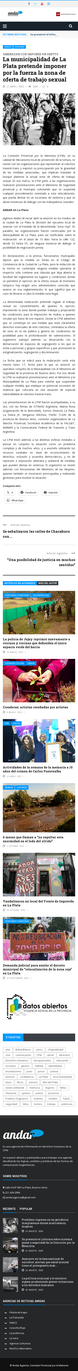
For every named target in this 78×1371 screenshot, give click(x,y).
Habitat (39, 1066)
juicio (29, 1071)
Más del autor (47, 583)
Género (7, 47)
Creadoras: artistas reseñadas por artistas (35, 707)
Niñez (63, 1087)
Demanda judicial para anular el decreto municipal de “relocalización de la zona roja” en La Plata (37, 969)
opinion (26, 1093)
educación (62, 1060)
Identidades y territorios (17, 595)
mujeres (50, 1087)
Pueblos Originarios (16, 1098)
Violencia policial (41, 595)
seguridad (11, 1104)
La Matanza (27, 1076)
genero (25, 1066)
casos (39, 1049)
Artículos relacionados (19, 583)
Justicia (16, 723)
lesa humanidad (62, 1076)
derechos (64, 1055)
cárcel (50, 1055)
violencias (67, 1104)
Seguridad (19, 47)
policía (39, 1093)
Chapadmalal (55, 1049)
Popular (26, 1208)
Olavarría (10, 1093)
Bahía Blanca (23, 1049)
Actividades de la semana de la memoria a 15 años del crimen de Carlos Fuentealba (38, 769)
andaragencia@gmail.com (21, 1197)
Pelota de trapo (18, 1312)
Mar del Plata (50, 1082)
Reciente (9, 1208)
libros (20, 1082)
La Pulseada (16, 1317)
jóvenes (10, 1076)
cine (7, 1055)
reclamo (53, 1098)
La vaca (13, 1338)
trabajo (51, 1104)
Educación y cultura (14, 663)
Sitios (26, 1104)
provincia (53, 1093)
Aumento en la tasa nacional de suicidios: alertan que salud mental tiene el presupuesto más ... (45, 1262)
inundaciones (13, 1071)
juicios (41, 1071)
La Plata (43, 1076)
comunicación (23, 1055)
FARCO (13, 1322)
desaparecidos (42, 1060)
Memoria (9, 787)
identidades (55, 1066)
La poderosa (16, 1333)
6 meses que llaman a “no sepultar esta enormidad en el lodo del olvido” (33, 839)
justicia (54, 1071)
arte (7, 1049)
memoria (35, 1087)
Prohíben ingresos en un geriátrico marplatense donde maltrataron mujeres (45, 1223)
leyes (8, 1082)
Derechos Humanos (16, 1060)
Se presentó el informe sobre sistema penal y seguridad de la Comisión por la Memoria (48, 1242)
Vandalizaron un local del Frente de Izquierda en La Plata (38, 903)
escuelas (10, 1066)
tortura (38, 1104)
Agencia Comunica (19, 1343)
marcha (33, 1082)
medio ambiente (14, 1087)
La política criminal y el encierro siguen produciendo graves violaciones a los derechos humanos (47, 1281)
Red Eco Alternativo (20, 1348)
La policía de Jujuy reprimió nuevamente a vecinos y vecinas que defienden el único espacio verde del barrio (36, 643)
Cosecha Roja (17, 1327)
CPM (7, 723)
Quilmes (38, 1098)
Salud (66, 1098)
